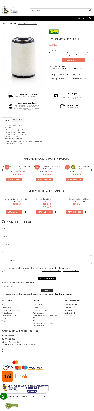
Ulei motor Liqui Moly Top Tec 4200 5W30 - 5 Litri (16, 167)
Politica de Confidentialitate (63, 268)
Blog (3, 321)
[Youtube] (2, 352)
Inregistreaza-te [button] (47, 278)
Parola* (4, 252)
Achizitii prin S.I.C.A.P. (9, 316)
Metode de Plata (38, 305)
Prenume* (5, 244)
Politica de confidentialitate (11, 310)
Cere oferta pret (38, 326)
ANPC (35, 320)
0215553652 (9, 335)
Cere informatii (74, 75)
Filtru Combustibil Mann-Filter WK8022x (47, 200)
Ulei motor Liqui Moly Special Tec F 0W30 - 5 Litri (77, 167)
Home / (5, 24)
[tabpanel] (23, 57)
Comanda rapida (81, 79)
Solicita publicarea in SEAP (59, 79)
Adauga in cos (73, 60)
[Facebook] (2, 349)
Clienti (36, 300)
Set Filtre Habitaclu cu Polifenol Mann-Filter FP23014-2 (77, 200)
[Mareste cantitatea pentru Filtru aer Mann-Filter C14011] (58, 60)
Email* (4, 228)
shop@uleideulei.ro (12, 342)
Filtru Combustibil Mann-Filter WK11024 (16, 200)
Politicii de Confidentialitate (51, 271)
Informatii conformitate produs (14, 147)
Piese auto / (12, 24)
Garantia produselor (40, 310)
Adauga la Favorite (57, 75)
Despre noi (5, 305)
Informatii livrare (38, 308)
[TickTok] (2, 354)
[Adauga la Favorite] (25, 179)
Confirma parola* (8, 260)
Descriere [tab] (6, 120)
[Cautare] (90, 10)
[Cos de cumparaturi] (89, 18)
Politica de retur (38, 313)
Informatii (7, 300)
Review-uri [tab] (18, 120)
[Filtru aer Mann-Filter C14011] (23, 57)
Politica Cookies (7, 313)
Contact (4, 318)
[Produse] (4, 19)
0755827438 (9, 339)
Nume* (4, 236)
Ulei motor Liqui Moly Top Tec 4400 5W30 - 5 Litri (46, 167)
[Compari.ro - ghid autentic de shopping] (11, 405)
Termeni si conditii (8, 308)
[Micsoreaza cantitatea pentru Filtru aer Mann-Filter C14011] (50, 60)
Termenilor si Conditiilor (71, 271)
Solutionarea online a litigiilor (43, 323)
